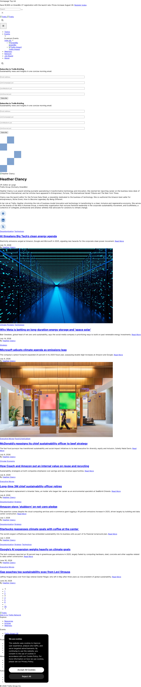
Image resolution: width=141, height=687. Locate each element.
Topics (7, 32)
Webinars (8, 51)
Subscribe (4, 98)
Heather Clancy (9, 247)
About (6, 58)
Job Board (8, 56)
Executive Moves (7, 439)
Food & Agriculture (22, 439)
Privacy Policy (27, 661)
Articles (7, 623)
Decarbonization (7, 231)
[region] (26, 658)
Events (7, 34)
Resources (8, 621)
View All (8, 40)
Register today (80, 5)
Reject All (26, 676)
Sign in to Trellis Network (10, 615)
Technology (19, 231)
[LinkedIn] (1, 673)
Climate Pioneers (7, 325)
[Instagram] (4, 673)
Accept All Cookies (26, 670)
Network (8, 54)
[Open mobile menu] (3, 26)
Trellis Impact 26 (11, 633)
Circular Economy (7, 461)
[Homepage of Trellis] (3, 613)
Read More (119, 241)
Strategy (3, 345)
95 (5, 607)
